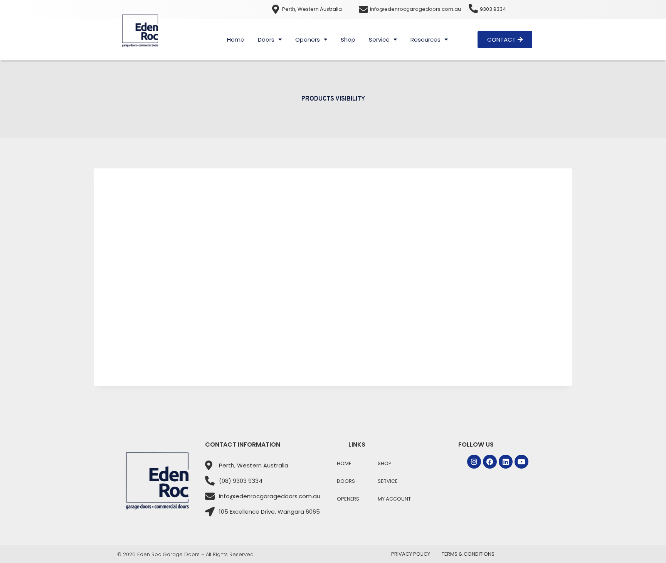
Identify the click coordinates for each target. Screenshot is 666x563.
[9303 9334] (473, 8)
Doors (266, 39)
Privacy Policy (410, 554)
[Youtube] (521, 462)
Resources (425, 39)
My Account (394, 498)
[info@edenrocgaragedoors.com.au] (363, 9)
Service (379, 39)
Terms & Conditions (468, 554)
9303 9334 (493, 9)
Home (235, 39)
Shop (348, 39)
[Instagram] (474, 462)
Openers (307, 39)
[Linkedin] (506, 462)
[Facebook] (490, 462)
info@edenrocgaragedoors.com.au (415, 9)
